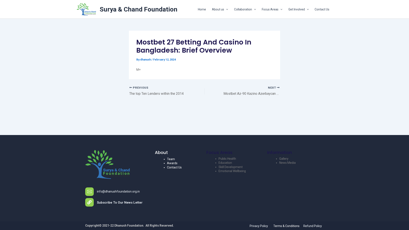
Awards (172, 163)
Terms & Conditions (286, 226)
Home (202, 9)
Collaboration (243, 9)
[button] (226, 9)
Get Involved (296, 9)
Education (225, 162)
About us (218, 9)
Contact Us (322, 9)
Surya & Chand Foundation (138, 9)
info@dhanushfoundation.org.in (118, 191)
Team (171, 159)
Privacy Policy (259, 226)
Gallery (283, 158)
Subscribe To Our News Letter (120, 202)
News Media (287, 162)
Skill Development (231, 167)
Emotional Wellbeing (232, 171)
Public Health (227, 158)
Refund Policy (312, 226)
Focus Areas (270, 9)
